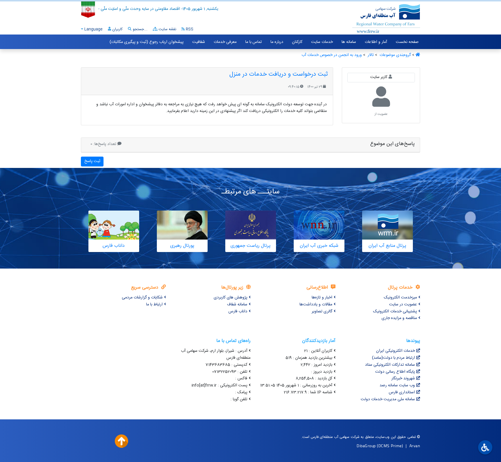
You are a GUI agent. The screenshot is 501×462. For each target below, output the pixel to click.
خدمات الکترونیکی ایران (395, 350)
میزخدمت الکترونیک (400, 297)
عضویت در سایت (403, 304)
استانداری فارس (402, 392)
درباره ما (277, 42)
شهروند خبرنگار (403, 378)
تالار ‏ (370, 55)
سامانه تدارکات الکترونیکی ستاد (390, 364)
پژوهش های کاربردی (230, 297)
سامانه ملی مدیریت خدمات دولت (388, 399)
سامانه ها (349, 42)
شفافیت (198, 42)
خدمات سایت (322, 42)
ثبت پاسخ (92, 161)
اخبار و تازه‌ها (322, 297)
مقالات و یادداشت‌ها (315, 304)
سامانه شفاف (237, 304)
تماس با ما (253, 42)
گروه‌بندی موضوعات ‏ (394, 55)
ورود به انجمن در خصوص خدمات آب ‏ (331, 55)
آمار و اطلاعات (376, 42)
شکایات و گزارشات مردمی (142, 297)
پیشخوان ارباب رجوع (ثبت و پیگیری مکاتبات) (147, 42)
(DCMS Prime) (390, 445)
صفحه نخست (407, 42)
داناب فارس (237, 311)
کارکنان (297, 42)
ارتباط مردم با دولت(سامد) (393, 357)
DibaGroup (366, 445)
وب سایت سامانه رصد (397, 385)
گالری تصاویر (322, 311)
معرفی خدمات (225, 42)
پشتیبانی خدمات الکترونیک (395, 311)
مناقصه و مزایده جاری (399, 318)
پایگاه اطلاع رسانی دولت (395, 371)
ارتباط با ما (154, 304)
